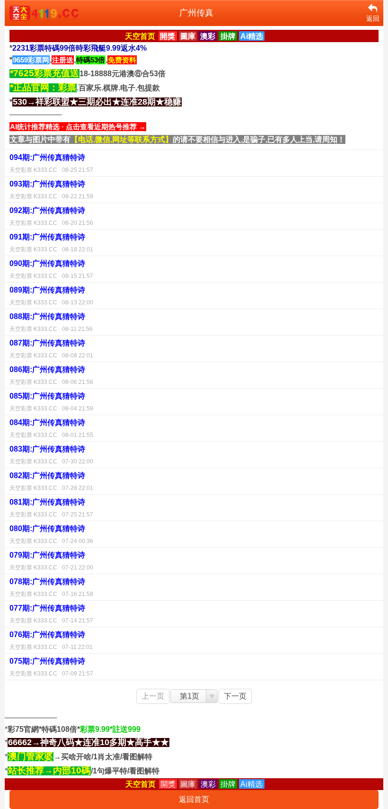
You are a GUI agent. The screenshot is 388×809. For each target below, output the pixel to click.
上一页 (152, 696)
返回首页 (194, 799)
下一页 (235, 696)
